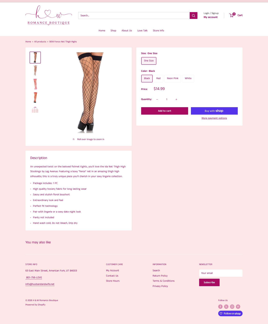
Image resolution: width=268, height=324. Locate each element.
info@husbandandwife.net (39, 284)
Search (156, 270)
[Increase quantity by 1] (176, 99)
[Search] (193, 15)
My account (211, 17)
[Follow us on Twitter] (226, 306)
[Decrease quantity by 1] (157, 99)
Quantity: (146, 99)
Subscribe (209, 282)
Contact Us (112, 276)
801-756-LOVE (33, 277)
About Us (127, 30)
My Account (112, 270)
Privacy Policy (160, 286)
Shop (113, 30)
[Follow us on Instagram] (232, 306)
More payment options (214, 118)
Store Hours (113, 281)
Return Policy (160, 276)
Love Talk (142, 30)
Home (102, 30)
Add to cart (164, 111)
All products (40, 41)
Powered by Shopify (35, 304)
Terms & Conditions (164, 281)
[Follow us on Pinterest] (238, 306)
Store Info (158, 30)
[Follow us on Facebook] (220, 306)
